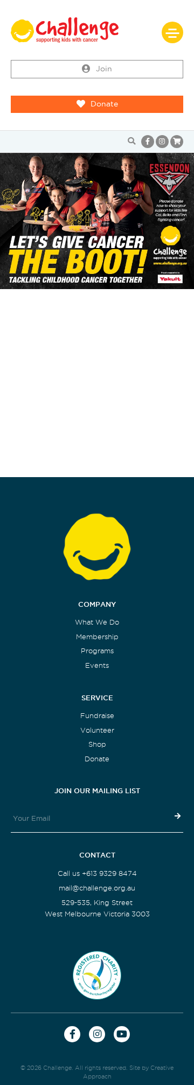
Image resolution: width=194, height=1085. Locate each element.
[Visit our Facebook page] (147, 141)
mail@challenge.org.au (97, 888)
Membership (97, 636)
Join (104, 69)
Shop (97, 744)
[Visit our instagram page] (162, 141)
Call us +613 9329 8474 (97, 873)
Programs (97, 650)
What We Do (97, 622)
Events (97, 665)
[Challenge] (97, 30)
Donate (104, 104)
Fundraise (97, 715)
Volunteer (97, 730)
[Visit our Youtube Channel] (122, 1034)
